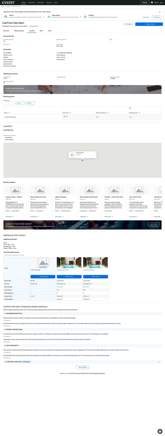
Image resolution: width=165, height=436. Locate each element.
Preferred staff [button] (92, 210)
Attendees (6, 100)
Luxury (56, 2)
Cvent (2, 6)
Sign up (156, 2)
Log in (161, 2)
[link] (15, 190)
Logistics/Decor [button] (83, 210)
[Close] (159, 12)
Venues (24, 2)
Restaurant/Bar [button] (15, 210)
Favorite (129, 24)
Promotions (31, 2)
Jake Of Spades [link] (60, 197)
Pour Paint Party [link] (135, 197)
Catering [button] (8, 210)
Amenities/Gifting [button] (139, 210)
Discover (49, 2)
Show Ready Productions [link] (89, 197)
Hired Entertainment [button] (65, 210)
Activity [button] (32, 210)
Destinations (40, 2)
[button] (12, 102)
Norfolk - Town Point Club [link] (114, 197)
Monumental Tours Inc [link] (38, 197)
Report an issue (65, 373)
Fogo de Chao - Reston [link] (14, 197)
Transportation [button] (39, 210)
